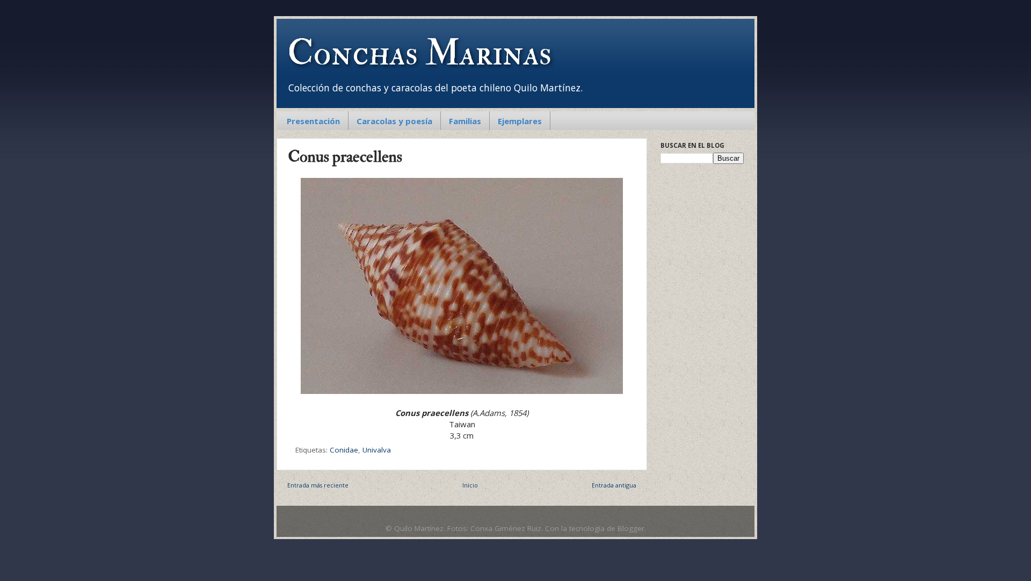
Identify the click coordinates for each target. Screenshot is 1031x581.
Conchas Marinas (419, 53)
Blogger (631, 528)
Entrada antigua (614, 485)
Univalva (376, 450)
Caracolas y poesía (394, 121)
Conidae (344, 450)
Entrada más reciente (317, 485)
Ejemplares (520, 121)
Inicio (470, 485)
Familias (465, 121)
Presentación (313, 121)
